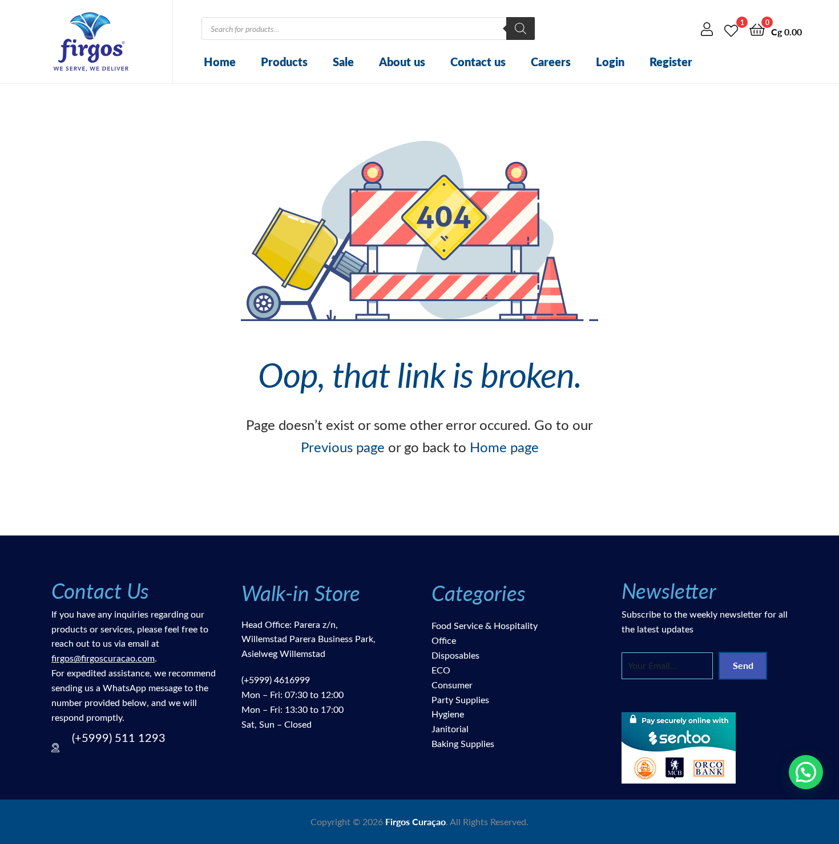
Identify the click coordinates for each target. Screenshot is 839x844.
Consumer (452, 685)
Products (284, 62)
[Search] (520, 28)
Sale (343, 62)
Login (610, 62)
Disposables (455, 655)
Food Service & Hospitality (484, 625)
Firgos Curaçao (415, 821)
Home (220, 62)
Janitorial (450, 729)
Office (443, 640)
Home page (504, 446)
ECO (440, 670)
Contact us (478, 62)
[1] (731, 29)
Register (671, 62)
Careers (551, 62)
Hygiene (447, 714)
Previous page (343, 446)
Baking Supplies (462, 743)
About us (402, 62)
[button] (806, 772)
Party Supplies (460, 699)
